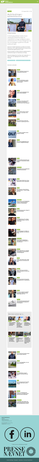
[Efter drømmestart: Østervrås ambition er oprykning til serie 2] (12, 122)
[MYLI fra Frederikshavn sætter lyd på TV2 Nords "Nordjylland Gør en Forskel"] (12, 82)
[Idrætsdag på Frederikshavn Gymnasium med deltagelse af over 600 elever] (12, 242)
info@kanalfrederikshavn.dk (7, 420)
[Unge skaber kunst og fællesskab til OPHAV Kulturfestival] (12, 170)
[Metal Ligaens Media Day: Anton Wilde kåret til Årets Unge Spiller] (12, 182)
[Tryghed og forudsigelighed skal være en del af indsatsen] (12, 94)
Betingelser (16, 460)
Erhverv (18, 69)
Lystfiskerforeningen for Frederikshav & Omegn (23, 60)
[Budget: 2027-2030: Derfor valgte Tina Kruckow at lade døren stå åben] (12, 261)
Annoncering (10, 422)
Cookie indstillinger (10, 460)
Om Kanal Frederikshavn (28, 460)
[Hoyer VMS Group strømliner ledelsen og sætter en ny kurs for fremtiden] (12, 272)
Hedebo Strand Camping (11, 60)
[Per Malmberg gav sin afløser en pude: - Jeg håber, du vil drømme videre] (12, 233)
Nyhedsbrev (21, 460)
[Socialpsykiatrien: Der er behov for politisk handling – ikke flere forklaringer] (12, 221)
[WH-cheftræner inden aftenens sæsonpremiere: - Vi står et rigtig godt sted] (12, 191)
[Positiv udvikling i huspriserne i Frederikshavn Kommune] (12, 73)
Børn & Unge (19, 167)
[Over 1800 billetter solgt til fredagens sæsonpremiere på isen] (12, 375)
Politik (18, 90)
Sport (18, 110)
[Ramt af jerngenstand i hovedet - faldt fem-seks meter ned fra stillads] (12, 384)
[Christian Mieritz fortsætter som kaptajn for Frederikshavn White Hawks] (12, 162)
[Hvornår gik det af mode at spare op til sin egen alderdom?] (12, 355)
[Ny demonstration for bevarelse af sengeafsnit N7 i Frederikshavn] (12, 281)
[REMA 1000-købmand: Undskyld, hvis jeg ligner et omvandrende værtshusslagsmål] (12, 252)
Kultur (18, 78)
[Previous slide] (9, 25)
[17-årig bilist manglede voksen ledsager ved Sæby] (12, 134)
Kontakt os (8, 423)
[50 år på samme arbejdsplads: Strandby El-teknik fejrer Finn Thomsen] (11, 334)
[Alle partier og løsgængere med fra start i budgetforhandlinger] (12, 143)
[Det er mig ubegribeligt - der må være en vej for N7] (12, 364)
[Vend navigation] (37, 1)
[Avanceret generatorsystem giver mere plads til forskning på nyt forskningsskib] (12, 303)
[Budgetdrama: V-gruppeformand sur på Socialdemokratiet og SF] (19, 334)
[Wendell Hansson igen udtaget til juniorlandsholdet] (12, 212)
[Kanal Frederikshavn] (7, 1)
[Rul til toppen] (37, 460)
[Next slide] (30, 25)
